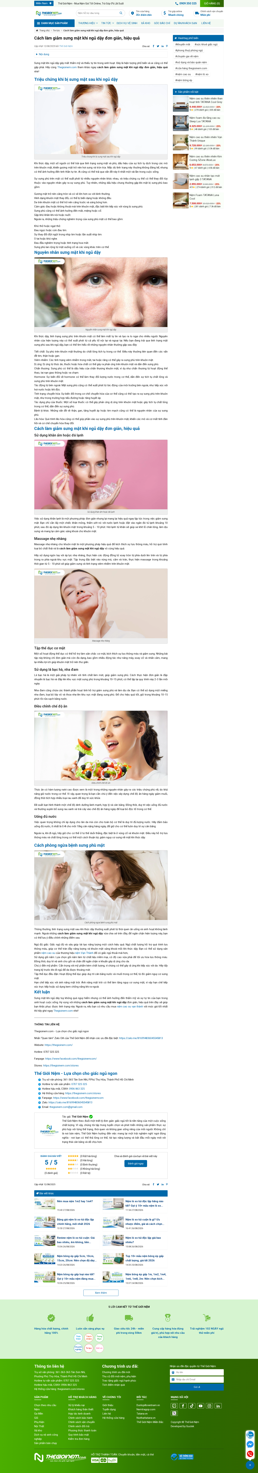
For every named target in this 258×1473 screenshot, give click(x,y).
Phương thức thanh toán (82, 1430)
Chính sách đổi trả (78, 1426)
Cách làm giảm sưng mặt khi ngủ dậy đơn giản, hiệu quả (93, 30)
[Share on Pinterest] (167, 46)
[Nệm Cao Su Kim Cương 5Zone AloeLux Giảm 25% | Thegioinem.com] (181, 162)
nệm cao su (48, 953)
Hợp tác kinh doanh (79, 1413)
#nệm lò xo (202, 74)
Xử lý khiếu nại (76, 1405)
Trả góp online (176, 13)
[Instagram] (209, 1406)
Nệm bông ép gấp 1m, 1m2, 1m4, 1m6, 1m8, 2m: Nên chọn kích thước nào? (145, 1277)
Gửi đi (197, 1387)
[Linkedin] (218, 1406)
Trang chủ (44, 30)
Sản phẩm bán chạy (45, 1443)
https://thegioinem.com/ (59, 1045)
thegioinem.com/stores (71, 1389)
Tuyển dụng (109, 1409)
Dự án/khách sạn (185, 23)
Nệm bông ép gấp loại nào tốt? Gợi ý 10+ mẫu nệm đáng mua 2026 (75, 1277)
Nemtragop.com (146, 1409)
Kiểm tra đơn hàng (79, 1439)
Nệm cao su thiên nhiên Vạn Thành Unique (206, 139)
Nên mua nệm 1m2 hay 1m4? (75, 1201)
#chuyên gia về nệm (187, 56)
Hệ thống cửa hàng (113, 1417)
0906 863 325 (77, 1088)
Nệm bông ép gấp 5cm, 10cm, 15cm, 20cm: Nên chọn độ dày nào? (76, 1259)
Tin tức (106, 23)
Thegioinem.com (67, 67)
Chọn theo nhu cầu (45, 1405)
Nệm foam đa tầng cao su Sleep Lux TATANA (205, 119)
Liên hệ (206, 23)
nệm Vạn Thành (84, 953)
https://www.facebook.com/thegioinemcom (78, 1097)
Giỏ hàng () (212, 3)
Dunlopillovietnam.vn (148, 1405)
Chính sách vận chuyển (211, 13)
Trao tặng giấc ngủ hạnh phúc (119, 1380)
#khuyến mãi (182, 44)
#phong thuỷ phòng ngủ (189, 50)
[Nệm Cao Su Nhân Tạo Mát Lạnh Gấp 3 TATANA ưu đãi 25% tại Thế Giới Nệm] (181, 181)
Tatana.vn (142, 1413)
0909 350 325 (188, 3)
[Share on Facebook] (153, 46)
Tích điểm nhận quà (113, 1384)
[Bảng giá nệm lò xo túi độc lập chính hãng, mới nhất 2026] (44, 1222)
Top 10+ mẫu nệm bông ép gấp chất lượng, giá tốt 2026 (144, 1258)
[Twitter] (174, 1413)
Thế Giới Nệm (66, 46)
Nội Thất (39, 1426)
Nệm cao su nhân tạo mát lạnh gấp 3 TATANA (205, 177)
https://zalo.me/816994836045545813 (141, 1038)
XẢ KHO (145, 23)
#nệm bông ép (183, 80)
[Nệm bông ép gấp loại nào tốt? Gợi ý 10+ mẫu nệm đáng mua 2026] (44, 1276)
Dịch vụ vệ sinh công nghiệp (46, 1437)
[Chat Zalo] (250, 1435)
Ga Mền (38, 1413)
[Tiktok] (191, 1406)
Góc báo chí (162, 23)
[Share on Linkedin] (162, 46)
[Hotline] (250, 1454)
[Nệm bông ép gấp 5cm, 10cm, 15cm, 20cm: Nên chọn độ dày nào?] (44, 1258)
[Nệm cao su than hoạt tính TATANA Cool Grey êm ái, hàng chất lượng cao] (181, 104)
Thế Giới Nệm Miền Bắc (150, 1422)
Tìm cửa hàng (144, 13)
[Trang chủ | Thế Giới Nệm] (53, 13)
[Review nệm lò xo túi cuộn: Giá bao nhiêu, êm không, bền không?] (44, 1240)
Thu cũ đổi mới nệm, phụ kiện (119, 1376)
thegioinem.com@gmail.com (65, 1107)
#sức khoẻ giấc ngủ (206, 44)
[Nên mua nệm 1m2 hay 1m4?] (44, 1203)
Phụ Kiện (39, 1422)
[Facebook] (183, 1406)
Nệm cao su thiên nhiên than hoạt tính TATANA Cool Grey (206, 100)
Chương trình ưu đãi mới (116, 1372)
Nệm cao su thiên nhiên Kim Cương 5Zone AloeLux (206, 158)
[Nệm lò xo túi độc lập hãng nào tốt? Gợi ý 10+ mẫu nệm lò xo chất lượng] (113, 1203)
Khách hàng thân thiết (80, 1409)
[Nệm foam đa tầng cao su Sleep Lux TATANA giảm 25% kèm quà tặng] (181, 123)
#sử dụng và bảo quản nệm (191, 62)
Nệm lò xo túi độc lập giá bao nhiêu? (143, 1240)
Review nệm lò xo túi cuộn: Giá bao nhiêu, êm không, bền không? (76, 1240)
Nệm (37, 1409)
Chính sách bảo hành (80, 1417)
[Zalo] (174, 1406)
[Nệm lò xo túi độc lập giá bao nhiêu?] (113, 1240)
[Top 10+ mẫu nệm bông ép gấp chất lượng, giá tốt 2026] (113, 1258)
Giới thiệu (107, 1405)
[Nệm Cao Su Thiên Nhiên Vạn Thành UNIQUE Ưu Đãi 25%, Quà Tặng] (181, 142)
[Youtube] (200, 1406)
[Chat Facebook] (250, 1445)
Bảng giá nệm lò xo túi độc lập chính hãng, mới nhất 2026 (75, 1222)
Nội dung (44, 54)
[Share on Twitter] (158, 46)
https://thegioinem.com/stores (61, 1065)
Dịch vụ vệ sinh (127, 23)
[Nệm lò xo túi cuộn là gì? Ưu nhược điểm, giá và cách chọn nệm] (113, 1222)
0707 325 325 (79, 1084)
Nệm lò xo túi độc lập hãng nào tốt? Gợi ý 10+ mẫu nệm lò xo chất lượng (144, 1204)
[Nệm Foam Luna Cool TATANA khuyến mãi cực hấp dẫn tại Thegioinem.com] (181, 200)
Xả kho (38, 1430)
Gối (36, 1417)
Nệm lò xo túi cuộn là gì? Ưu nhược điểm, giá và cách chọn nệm (143, 1222)
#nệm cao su (183, 74)
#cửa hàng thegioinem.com (191, 68)
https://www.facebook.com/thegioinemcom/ (71, 1058)
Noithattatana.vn (146, 1417)
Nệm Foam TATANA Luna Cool (204, 197)
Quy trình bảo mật (78, 1434)
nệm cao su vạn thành (130, 1006)
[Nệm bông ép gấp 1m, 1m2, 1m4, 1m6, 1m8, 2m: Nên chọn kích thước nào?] (113, 1276)
